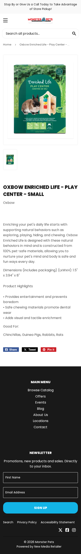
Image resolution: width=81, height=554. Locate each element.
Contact (40, 427)
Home (7, 44)
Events (40, 402)
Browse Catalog (41, 390)
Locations (40, 420)
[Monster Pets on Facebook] (67, 530)
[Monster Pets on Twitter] (60, 530)
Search (8, 522)
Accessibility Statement (58, 522)
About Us (40, 414)
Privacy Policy (27, 522)
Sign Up (40, 508)
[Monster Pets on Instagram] (74, 530)
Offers (40, 396)
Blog (40, 408)
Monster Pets (44, 542)
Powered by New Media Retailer (39, 546)
